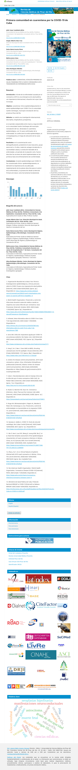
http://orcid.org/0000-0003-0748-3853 (15, 46)
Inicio (7, 14)
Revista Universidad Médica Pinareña (20, 556)
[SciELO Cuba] (16, 584)
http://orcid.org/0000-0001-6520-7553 (15, 55)
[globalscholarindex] (31, 626)
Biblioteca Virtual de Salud (64, 1)
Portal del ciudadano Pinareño (18, 553)
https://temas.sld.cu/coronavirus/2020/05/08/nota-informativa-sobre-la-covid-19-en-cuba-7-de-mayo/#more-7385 (22, 328)
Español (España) (13, 506)
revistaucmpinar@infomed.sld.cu (17, 754)
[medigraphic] (16, 598)
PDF (51, 68)
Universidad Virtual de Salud (46, 1)
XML (51, 71)
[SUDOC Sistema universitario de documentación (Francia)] (63, 622)
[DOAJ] (63, 580)
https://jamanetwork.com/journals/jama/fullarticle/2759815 (25, 399)
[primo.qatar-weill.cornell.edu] (41, 672)
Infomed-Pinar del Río (16, 559)
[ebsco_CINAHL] (41, 659)
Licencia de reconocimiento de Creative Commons (61, 146)
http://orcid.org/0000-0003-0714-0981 (15, 38)
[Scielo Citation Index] (16, 591)
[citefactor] (41, 610)
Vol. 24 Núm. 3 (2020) (25, 14)
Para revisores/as (13, 529)
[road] (16, 624)
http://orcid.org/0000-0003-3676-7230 (15, 65)
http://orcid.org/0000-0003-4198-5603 (15, 74)
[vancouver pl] (16, 688)
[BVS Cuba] (12, 638)
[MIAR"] (61, 646)
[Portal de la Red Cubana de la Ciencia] (15, 647)
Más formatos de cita (54, 105)
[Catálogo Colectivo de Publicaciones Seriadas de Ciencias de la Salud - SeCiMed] (63, 638)
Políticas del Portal (14, 757)
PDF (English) (61, 68)
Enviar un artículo (14, 513)
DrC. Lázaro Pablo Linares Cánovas (18, 748)
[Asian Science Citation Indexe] (63, 657)
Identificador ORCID (15, 564)
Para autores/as (13, 526)
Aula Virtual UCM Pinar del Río (18, 561)
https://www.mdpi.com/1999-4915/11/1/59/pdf (21, 355)
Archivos (14, 14)
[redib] (62, 600)
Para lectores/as (13, 523)
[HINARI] (32, 590)
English (11, 503)
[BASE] (32, 598)
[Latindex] (38, 583)
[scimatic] (41, 626)
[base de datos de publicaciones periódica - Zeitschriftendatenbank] (37, 640)
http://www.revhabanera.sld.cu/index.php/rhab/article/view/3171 (27, 344)
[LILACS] (62, 608)
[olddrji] (16, 675)
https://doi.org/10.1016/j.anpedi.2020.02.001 (20, 385)
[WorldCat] (63, 590)
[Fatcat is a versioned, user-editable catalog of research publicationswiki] (63, 632)
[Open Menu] (6, 9)
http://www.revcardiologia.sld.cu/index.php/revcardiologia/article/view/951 (30, 429)
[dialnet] (16, 610)
